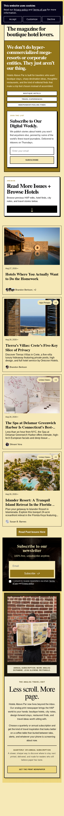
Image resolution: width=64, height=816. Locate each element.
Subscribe (29, 573)
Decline (51, 19)
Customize (32, 19)
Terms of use (39, 9)
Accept (12, 19)
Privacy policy (21, 9)
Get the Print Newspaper (32, 769)
